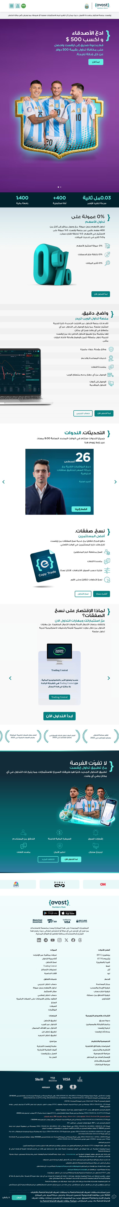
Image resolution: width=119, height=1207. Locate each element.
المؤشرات (52, 1010)
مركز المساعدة (103, 984)
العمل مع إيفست (49, 1054)
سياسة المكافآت (102, 1065)
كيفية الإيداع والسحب (100, 988)
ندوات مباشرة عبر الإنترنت (45, 955)
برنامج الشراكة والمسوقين (98, 1024)
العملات (53, 1006)
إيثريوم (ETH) (103, 959)
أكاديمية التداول (49, 959)
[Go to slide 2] (58, 187)
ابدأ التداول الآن (100, 294)
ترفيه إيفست (104, 1028)
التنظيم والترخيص (101, 1050)
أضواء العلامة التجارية (47, 1050)
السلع (54, 1003)
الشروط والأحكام (102, 1061)
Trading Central (59, 697)
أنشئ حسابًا (101, 594)
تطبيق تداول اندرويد (47, 1035)
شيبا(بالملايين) (103, 962)
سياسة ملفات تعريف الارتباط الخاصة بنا (58, 1201)
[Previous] (116, 482)
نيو (108, 973)
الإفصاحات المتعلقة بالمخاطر (77, 1169)
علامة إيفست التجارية (47, 1046)
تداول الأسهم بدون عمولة (45, 988)
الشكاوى (106, 999)
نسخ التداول (83, 594)
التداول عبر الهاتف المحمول (44, 1028)
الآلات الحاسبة (50, 973)
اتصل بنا (53, 1057)
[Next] (3, 482)
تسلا (108, 966)
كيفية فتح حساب (102, 991)
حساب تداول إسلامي (47, 995)
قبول (19, 1197)
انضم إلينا (81, 509)
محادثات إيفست (102, 1032)
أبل (108, 970)
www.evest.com (70, 1154)
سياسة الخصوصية (102, 1054)
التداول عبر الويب (49, 1024)
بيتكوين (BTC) (103, 955)
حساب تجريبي (83, 413)
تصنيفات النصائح (49, 970)
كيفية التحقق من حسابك (98, 995)
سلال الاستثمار (50, 991)
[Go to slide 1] (60, 187)
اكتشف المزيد (48, 859)
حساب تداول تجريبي (47, 984)
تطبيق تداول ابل (49, 1032)
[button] (11, 6)
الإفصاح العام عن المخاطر (98, 1057)
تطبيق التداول (50, 1021)
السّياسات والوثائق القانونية (97, 1046)
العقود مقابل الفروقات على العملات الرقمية (36, 999)
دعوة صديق (104, 1021)
